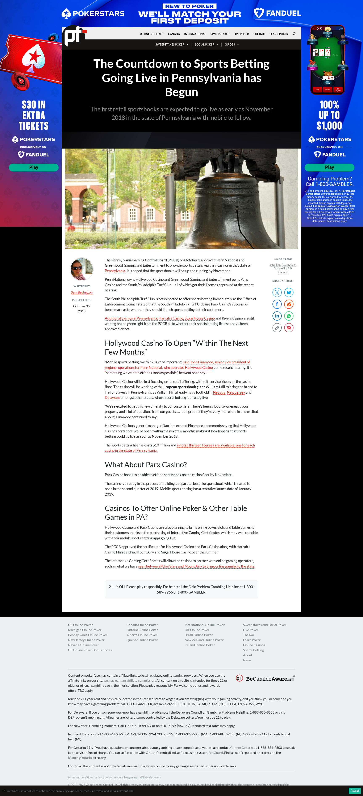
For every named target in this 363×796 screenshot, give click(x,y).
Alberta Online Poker (141, 635)
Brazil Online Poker (199, 635)
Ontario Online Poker (142, 630)
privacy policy (103, 777)
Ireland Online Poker (200, 645)
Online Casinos (254, 645)
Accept (355, 790)
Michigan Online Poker (84, 630)
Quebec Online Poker (142, 640)
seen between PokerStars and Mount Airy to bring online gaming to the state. (196, 566)
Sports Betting (253, 650)
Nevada (219, 392)
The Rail (259, 34)
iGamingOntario (80, 757)
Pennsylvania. (115, 271)
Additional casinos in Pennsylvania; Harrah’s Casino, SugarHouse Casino (160, 318)
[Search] (294, 34)
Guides (230, 44)
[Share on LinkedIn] (277, 316)
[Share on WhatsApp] (288, 316)
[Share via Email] (288, 327)
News (247, 660)
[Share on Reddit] (288, 304)
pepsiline (275, 264)
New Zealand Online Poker (204, 640)
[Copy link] (277, 327)
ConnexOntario (241, 747)
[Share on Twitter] (277, 292)
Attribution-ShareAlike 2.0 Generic (285, 268)
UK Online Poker (197, 630)
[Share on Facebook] (277, 304)
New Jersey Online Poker (86, 640)
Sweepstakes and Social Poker (264, 625)
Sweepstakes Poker (169, 44)
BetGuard (216, 752)
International (195, 34)
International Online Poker (205, 625)
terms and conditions (80, 777)
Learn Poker (279, 34)
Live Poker (241, 34)
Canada (174, 34)
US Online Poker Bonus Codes (90, 650)
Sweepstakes (219, 34)
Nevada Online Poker (83, 645)
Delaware (112, 397)
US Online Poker (152, 34)
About (247, 655)
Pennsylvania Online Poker (87, 635)
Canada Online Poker (142, 625)
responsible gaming (125, 777)
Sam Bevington (82, 292)
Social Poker (204, 44)
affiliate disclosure (150, 777)
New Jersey (236, 392)
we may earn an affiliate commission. (130, 680)
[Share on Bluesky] (288, 292)
